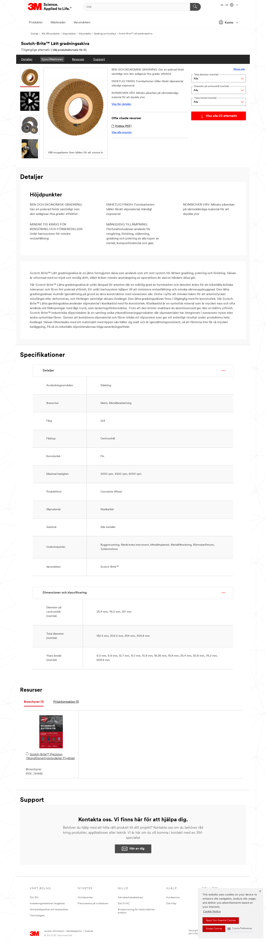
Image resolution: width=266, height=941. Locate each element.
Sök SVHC (124, 903)
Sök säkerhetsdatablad (130, 897)
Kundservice (173, 897)
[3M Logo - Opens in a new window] (50, 7)
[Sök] (195, 7)
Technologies (37, 915)
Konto (229, 22)
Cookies (89, 931)
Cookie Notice (212, 911)
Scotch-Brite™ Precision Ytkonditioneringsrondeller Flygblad (50, 756)
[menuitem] (27, 59)
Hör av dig (136, 848)
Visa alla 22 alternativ (221, 116)
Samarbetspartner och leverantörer (49, 909)
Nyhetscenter (85, 897)
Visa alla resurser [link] (122, 132)
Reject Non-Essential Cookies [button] (221, 920)
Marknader (58, 22)
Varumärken (82, 22)
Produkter (36, 22)
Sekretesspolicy (74, 931)
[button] (240, 928)
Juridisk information (54, 931)
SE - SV (225, 5)
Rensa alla (239, 69)
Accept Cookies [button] (214, 929)
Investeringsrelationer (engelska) (47, 903)
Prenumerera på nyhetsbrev (93, 903)
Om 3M (34, 897)
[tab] (34, 702)
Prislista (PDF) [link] (123, 126)
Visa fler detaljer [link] (121, 104)
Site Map (171, 903)
